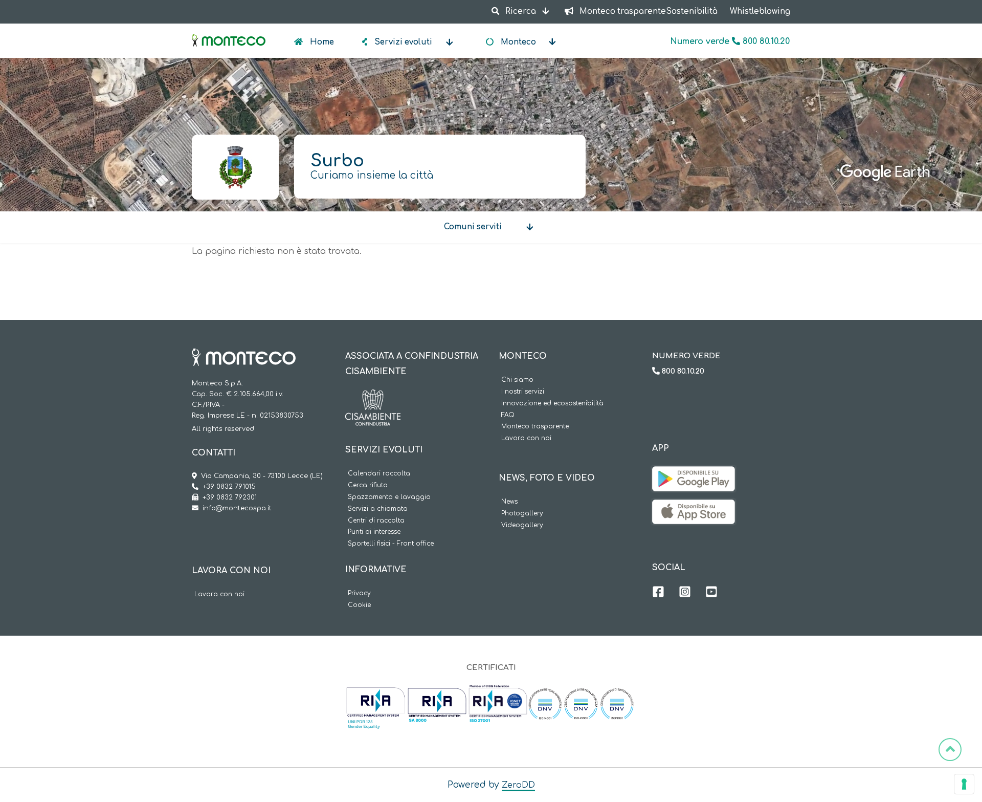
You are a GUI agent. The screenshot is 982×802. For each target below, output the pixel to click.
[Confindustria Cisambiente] (372, 397)
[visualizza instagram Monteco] (685, 593)
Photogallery (522, 513)
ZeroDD (518, 785)
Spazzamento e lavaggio (389, 497)
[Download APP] (693, 474)
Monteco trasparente (535, 426)
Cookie (359, 605)
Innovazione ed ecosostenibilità (552, 403)
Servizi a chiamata (378, 509)
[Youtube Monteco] (711, 593)
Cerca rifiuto (368, 485)
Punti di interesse (374, 532)
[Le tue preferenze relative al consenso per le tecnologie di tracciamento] (964, 784)
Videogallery (522, 525)
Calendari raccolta (379, 473)
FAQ (508, 415)
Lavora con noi (219, 594)
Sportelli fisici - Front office (391, 543)
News (509, 501)
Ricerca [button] (520, 11)
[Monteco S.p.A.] (228, 31)
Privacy (359, 593)
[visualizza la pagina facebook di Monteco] (658, 593)
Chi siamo (517, 380)
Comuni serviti (473, 227)
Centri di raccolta (376, 520)
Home (321, 42)
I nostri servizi (522, 391)
